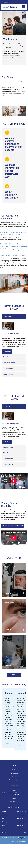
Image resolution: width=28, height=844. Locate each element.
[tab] (14, 316)
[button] (7, 2)
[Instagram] (21, 838)
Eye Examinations (10, 566)
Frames (14, 776)
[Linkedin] (24, 838)
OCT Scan (7, 639)
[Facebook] (19, 838)
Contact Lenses (9, 602)
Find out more (7, 351)
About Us (14, 770)
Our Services (14, 773)
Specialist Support (14, 780)
